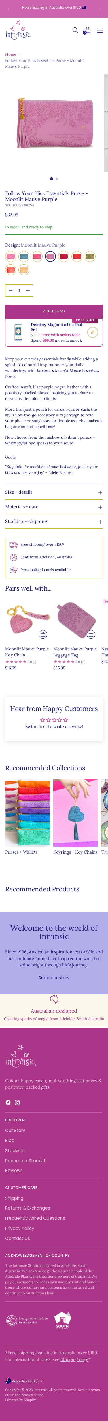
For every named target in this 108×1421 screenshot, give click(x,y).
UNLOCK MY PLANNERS (54, 785)
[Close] (98, 621)
